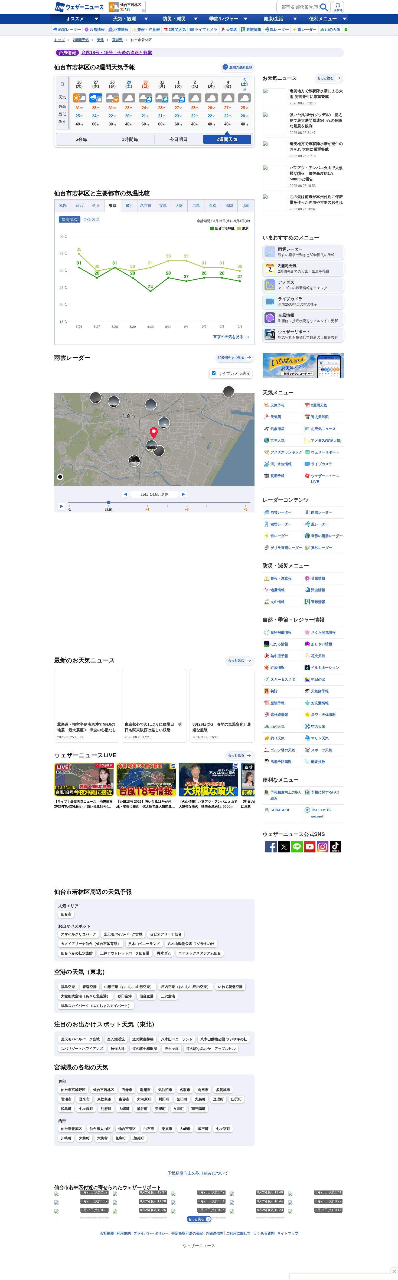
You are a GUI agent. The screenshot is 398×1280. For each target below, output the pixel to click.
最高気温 (69, 219)
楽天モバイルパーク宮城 (123, 934)
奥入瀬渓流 (116, 1039)
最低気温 (91, 219)
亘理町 (218, 1099)
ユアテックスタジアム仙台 (200, 953)
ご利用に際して (238, 1233)
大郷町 (124, 1109)
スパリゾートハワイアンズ (82, 1049)
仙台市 (66, 914)
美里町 (160, 1109)
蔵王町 (203, 1129)
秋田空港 (125, 996)
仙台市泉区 (127, 1129)
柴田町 (182, 1099)
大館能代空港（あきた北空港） (85, 996)
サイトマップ (287, 1233)
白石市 (148, 1129)
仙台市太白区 (100, 1129)
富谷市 (124, 1099)
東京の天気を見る (228, 337)
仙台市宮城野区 (73, 1090)
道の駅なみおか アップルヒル (211, 1049)
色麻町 (120, 1138)
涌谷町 (142, 1109)
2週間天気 (81, 40)
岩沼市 (66, 1099)
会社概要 (107, 1233)
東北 (100, 40)
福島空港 (68, 987)
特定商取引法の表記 (187, 1233)
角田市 (203, 1090)
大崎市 (185, 1129)
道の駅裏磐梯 (143, 1039)
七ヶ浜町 (86, 1109)
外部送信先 (214, 1233)
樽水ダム (164, 953)
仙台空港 (146, 996)
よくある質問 (264, 1233)
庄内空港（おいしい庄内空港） (185, 987)
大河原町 (144, 1099)
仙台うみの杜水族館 (77, 953)
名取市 (185, 1090)
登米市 (84, 1099)
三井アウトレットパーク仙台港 (124, 953)
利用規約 (124, 1233)
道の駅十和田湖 (144, 1049)
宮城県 (117, 40)
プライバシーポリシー (151, 1233)
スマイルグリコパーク (78, 934)
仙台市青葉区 (71, 1129)
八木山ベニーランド (144, 944)
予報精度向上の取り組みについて (197, 1173)
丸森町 (200, 1099)
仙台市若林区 (103, 1090)
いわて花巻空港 (230, 987)
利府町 (106, 1109)
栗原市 (167, 1129)
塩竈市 (145, 1090)
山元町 (236, 1099)
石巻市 (127, 1090)
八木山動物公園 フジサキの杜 (191, 944)
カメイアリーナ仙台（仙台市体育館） (91, 944)
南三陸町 (198, 1109)
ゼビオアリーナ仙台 (166, 934)
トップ (59, 40)
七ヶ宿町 (223, 1129)
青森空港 (90, 987)
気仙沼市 (165, 1090)
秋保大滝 (118, 1049)
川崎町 (66, 1138)
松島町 (66, 1109)
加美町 (138, 1138)
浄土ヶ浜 (172, 1049)
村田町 (164, 1099)
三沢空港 (168, 996)
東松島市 (104, 1099)
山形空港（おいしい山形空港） (129, 987)
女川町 (178, 1109)
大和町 (84, 1138)
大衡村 (102, 1138)
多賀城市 (223, 1090)
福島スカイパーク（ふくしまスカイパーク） (96, 1006)
